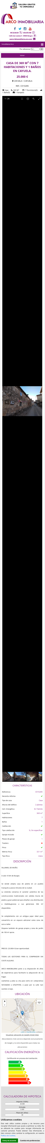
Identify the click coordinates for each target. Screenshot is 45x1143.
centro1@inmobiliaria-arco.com (20, 39)
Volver (22, 55)
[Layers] (39, 1002)
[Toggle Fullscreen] (22, 98)
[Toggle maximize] (39, 98)
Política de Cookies (8, 1136)
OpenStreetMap (31, 1032)
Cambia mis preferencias (30, 1140)
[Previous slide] (7, 402)
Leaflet (22, 1032)
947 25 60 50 (14, 33)
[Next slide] (37, 402)
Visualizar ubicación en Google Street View (22, 1035)
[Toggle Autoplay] (28, 98)
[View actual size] (33, 98)
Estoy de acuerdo (9, 1140)
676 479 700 (27, 33)
